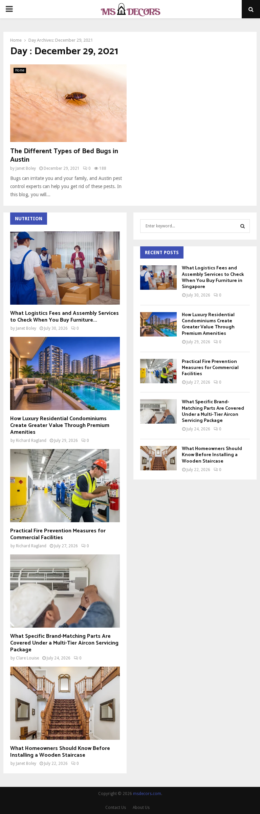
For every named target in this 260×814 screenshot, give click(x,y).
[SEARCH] (242, 226)
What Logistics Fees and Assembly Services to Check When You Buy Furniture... (64, 317)
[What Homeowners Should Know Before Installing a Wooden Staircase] (65, 703)
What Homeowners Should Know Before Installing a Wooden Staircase (60, 752)
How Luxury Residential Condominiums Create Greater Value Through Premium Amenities (59, 425)
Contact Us (115, 807)
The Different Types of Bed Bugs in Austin (64, 155)
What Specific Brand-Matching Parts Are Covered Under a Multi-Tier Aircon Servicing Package (64, 643)
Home (19, 70)
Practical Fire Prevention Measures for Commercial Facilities (58, 534)
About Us (141, 807)
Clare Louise (27, 658)
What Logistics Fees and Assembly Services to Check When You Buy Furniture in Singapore (213, 277)
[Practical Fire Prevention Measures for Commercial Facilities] (65, 485)
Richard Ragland (31, 440)
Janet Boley (26, 168)
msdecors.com (147, 793)
